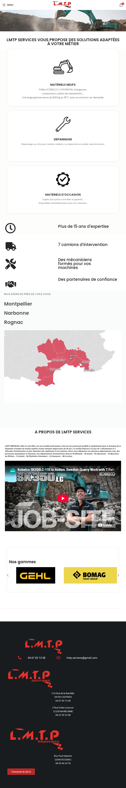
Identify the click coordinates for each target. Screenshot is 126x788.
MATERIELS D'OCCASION (63, 194)
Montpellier (18, 303)
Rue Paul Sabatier (63, 755)
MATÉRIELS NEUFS (63, 85)
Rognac (13, 322)
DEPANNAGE (63, 139)
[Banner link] (43, 575)
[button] (7, 575)
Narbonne (16, 313)
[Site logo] (63, 4)
